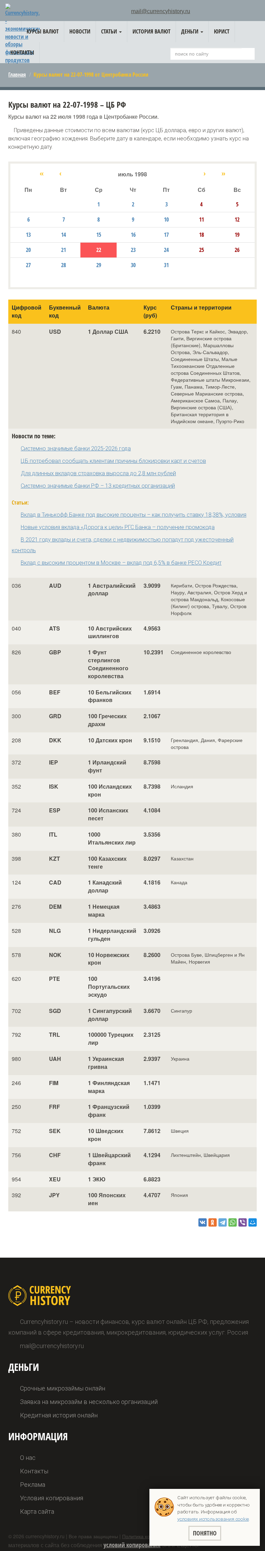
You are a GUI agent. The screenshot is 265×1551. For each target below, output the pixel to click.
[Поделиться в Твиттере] (222, 1222)
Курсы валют (43, 31)
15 (98, 234)
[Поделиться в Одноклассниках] (212, 1222)
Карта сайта (37, 1511)
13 (28, 234)
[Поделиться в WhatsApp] (232, 1222)
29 (98, 265)
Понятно (205, 1533)
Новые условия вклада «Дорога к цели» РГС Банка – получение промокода (118, 527)
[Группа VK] (246, 13)
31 (166, 265)
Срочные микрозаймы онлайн (62, 1388)
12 (237, 219)
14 (63, 234)
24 (166, 250)
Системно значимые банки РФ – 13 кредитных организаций (98, 485)
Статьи (109, 31)
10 (166, 219)
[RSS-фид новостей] (256, 12)
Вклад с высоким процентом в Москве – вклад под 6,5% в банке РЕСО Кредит (121, 562)
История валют (151, 31)
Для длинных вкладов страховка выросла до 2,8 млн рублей (98, 473)
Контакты (22, 52)
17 (166, 234)
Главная (17, 74)
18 (201, 234)
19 (237, 234)
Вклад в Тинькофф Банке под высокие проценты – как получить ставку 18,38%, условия (133, 514)
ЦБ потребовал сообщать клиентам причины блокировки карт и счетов (113, 461)
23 (133, 250)
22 (98, 250)
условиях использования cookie (213, 1519)
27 (28, 265)
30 (133, 265)
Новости (79, 31)
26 (237, 250)
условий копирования (132, 1545)
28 (63, 265)
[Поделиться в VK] (202, 1222)
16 (133, 234)
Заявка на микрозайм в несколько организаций (89, 1401)
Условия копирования (51, 1498)
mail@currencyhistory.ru (160, 11)
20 (28, 250)
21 (63, 250)
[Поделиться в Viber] (242, 1222)
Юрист (221, 31)
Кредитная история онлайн (59, 1415)
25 (201, 250)
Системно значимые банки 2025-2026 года (76, 448)
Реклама (32, 1484)
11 (201, 219)
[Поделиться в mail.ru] (252, 1222)
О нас (28, 1457)
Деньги (190, 31)
